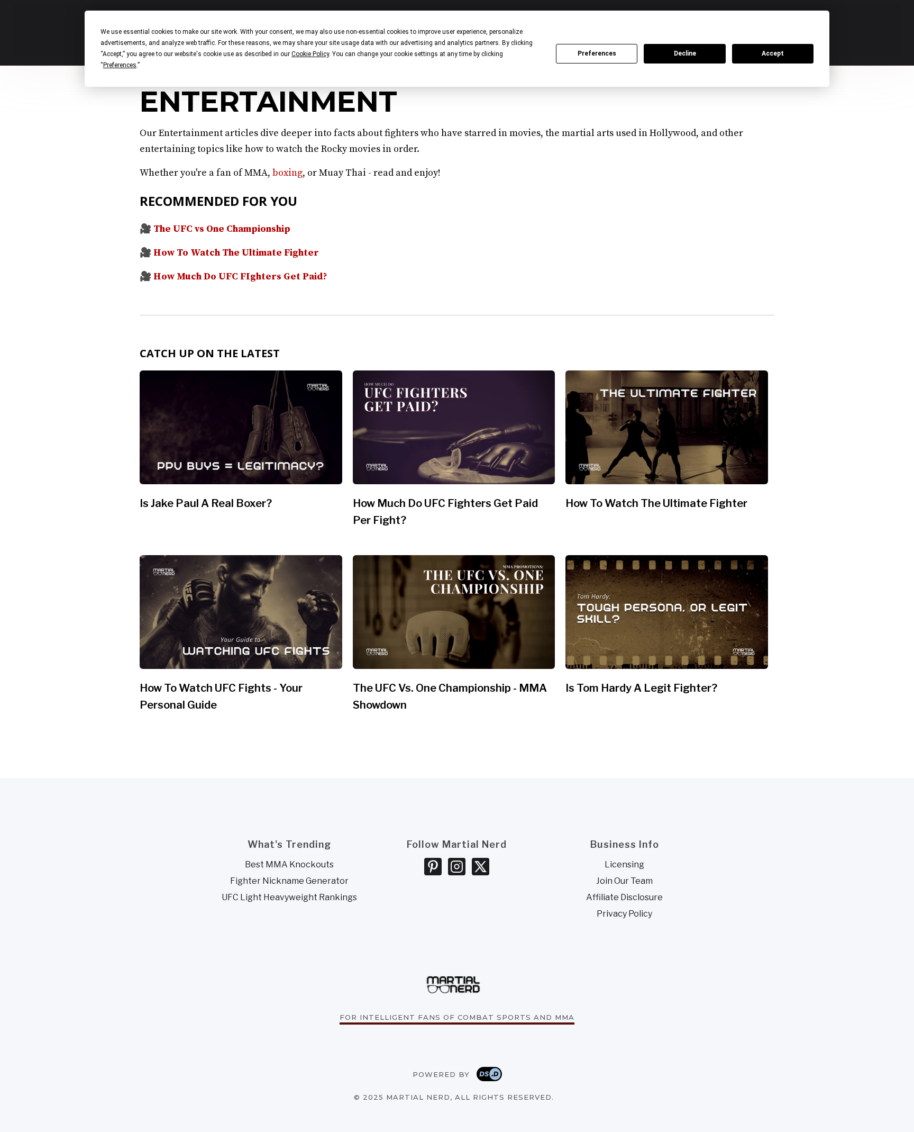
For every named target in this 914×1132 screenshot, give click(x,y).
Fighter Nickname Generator (289, 881)
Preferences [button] (119, 65)
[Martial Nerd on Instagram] (456, 866)
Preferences (597, 53)
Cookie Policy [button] (310, 54)
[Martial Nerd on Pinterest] (433, 866)
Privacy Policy (624, 914)
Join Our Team (624, 881)
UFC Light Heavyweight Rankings (289, 897)
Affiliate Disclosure (624, 897)
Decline (685, 53)
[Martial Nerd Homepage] (453, 982)
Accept (773, 53)
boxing (287, 173)
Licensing (624, 865)
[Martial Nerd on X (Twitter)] (480, 866)
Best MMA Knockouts (289, 865)
